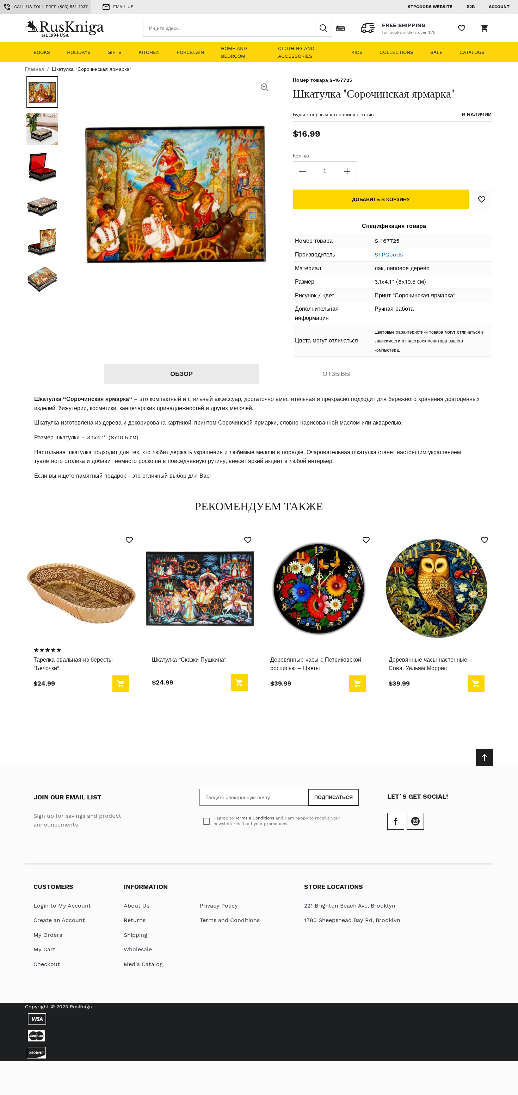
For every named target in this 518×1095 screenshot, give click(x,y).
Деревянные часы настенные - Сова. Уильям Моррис (430, 664)
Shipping (135, 935)
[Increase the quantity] (347, 171)
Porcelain (190, 52)
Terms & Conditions (254, 818)
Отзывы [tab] (336, 373)
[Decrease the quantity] (303, 171)
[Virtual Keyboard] (340, 28)
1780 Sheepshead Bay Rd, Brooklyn (352, 920)
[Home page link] (70, 28)
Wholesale (138, 949)
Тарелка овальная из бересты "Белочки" (73, 664)
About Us (136, 905)
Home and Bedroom (234, 52)
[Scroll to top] (484, 757)
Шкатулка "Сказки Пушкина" (189, 659)
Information (146, 886)
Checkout (46, 964)
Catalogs (472, 52)
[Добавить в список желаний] (482, 199)
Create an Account (59, 920)
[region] (47, 650)
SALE (436, 52)
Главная (34, 69)
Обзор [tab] (181, 373)
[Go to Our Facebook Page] (395, 821)
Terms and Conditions (230, 920)
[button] (42, 92)
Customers (53, 886)
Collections (396, 52)
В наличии (477, 114)
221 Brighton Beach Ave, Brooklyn (349, 905)
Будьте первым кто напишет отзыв (333, 114)
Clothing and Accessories (296, 52)
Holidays (79, 52)
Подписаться (333, 797)
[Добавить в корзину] (120, 683)
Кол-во (301, 156)
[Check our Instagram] (415, 821)
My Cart (44, 949)
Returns (135, 920)
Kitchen (149, 52)
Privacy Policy (219, 905)
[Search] (323, 28)
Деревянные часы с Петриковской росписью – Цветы (315, 664)
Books (41, 52)
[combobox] (237, 28)
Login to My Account (62, 905)
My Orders (47, 935)
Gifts (114, 52)
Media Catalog (143, 964)
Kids (357, 52)
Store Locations (333, 886)
